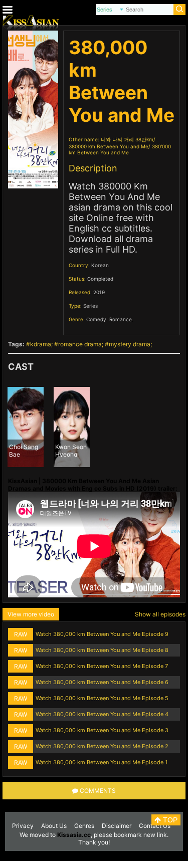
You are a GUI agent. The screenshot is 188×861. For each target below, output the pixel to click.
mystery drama (129, 344)
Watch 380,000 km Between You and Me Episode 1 (101, 762)
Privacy (23, 825)
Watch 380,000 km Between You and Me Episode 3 (102, 730)
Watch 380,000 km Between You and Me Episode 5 (102, 698)
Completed (100, 279)
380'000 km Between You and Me (120, 149)
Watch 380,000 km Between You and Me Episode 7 (102, 666)
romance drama (80, 344)
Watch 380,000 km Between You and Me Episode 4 (102, 714)
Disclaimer (116, 825)
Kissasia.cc (74, 834)
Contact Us (154, 825)
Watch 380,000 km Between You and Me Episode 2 (102, 746)
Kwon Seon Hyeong (71, 450)
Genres (84, 825)
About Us (54, 825)
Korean (100, 265)
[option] (26, 427)
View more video (31, 614)
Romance (120, 319)
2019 (99, 292)
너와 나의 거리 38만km (127, 139)
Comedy (96, 319)
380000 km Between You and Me (108, 146)
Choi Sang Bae (23, 450)
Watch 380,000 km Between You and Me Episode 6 (102, 682)
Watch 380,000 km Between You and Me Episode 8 (102, 650)
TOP (169, 820)
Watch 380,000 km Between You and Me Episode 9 (102, 633)
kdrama (40, 344)
